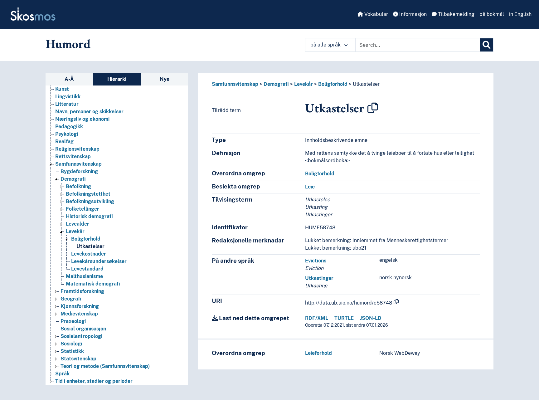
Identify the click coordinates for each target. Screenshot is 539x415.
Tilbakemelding (455, 14)
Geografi (71, 299)
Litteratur (67, 104)
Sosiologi (71, 344)
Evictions (315, 261)
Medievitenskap (79, 314)
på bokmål (491, 14)
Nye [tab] (164, 79)
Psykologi (66, 134)
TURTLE (344, 318)
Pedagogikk (69, 126)
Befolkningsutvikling (90, 201)
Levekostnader (88, 254)
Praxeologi (73, 321)
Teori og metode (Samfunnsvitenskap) (105, 366)
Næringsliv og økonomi (82, 119)
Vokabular (375, 14)
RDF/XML (316, 318)
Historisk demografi (89, 216)
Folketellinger (82, 209)
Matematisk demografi (93, 284)
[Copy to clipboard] (373, 108)
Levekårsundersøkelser (99, 261)
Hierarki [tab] (116, 79)
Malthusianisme (84, 276)
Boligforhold (85, 239)
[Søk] (486, 45)
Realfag (64, 141)
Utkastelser (90, 246)
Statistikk (72, 351)
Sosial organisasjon (83, 329)
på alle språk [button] (326, 45)
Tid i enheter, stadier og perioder (94, 381)
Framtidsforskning (82, 291)
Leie (310, 187)
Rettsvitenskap (73, 156)
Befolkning (78, 186)
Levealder (77, 224)
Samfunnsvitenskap (78, 164)
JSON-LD (370, 318)
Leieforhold (318, 353)
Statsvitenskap (78, 359)
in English (520, 14)
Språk (62, 374)
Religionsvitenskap (77, 149)
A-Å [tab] (69, 79)
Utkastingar (319, 278)
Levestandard (87, 269)
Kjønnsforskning (80, 306)
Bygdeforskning (79, 171)
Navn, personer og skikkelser (89, 112)
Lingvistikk (67, 97)
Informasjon (412, 14)
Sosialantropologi (81, 336)
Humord (68, 44)
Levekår (75, 231)
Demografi (73, 179)
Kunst (62, 89)
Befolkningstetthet (88, 194)
